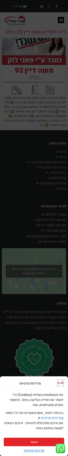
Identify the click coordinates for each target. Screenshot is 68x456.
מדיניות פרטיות (51, 418)
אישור (34, 442)
